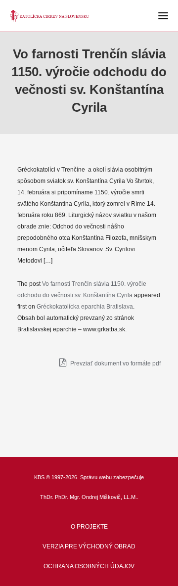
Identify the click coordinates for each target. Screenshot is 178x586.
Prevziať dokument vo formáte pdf (115, 363)
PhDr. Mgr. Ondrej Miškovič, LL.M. (96, 497)
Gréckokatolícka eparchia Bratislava (85, 306)
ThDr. (46, 497)
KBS (39, 477)
